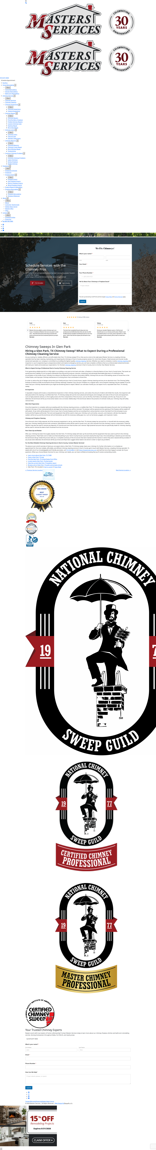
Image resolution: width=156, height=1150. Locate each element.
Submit (82, 301)
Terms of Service (118, 297)
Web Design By (59, 1103)
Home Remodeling (8, 85)
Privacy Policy (108, 297)
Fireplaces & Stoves (11, 171)
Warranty (33, 1101)
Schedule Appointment (8, 80)
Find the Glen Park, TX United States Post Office (42, 459)
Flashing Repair (12, 126)
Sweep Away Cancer (11, 207)
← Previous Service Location (34, 470)
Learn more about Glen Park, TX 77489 (40, 455)
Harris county (48, 467)
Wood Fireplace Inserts (15, 185)
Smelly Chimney (12, 164)
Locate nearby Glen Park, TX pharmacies (40, 461)
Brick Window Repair (14, 149)
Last (107, 260)
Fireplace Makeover (14, 196)
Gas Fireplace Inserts (14, 181)
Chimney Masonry (10, 141)
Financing (8, 219)
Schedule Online (10, 217)
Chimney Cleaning (10, 102)
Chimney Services (8, 96)
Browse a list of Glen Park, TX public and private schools (45, 465)
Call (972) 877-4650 (32, 1039)
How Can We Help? (31, 1072)
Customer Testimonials (12, 205)
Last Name (82, 1047)
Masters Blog (9, 209)
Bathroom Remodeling (12, 93)
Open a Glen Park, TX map (36, 457)
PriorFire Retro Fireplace (15, 120)
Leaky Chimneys (13, 160)
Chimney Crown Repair (15, 147)
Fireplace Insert (10, 175)
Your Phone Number (86, 273)
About (4, 198)
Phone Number (30, 1063)
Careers (27, 1101)
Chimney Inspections (11, 104)
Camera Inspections (14, 111)
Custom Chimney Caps (15, 124)
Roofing (5, 83)
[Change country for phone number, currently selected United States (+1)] (81, 276)
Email (27, 1055)
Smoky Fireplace (13, 162)
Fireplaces (6, 166)
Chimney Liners (10, 130)
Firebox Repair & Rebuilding (13, 187)
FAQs (6, 211)
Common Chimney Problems (14, 153)
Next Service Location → (123, 470)
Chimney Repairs (10, 113)
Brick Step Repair (13, 128)
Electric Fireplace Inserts (15, 183)
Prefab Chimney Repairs (15, 122)
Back (8, 87)
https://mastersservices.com (88, 450)
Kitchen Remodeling (11, 92)
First (80, 260)
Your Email (83, 264)
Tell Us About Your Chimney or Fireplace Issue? (94, 281)
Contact (5, 213)
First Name (28, 1047)
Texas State (57, 467)
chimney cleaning (80, 361)
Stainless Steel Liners (14, 138)
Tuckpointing (12, 151)
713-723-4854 (39, 283)
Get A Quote (66, 283)
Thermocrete (12, 136)
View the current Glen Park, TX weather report (42, 463)
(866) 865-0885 (8, 221)
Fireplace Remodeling (11, 189)
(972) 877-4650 (4, 78)
